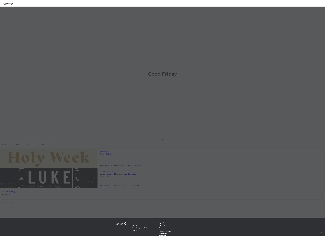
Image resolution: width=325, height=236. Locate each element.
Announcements (165, 232)
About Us (162, 224)
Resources (163, 234)
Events (161, 230)
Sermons (162, 228)
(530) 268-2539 (137, 230)
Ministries (162, 226)
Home (161, 222)
